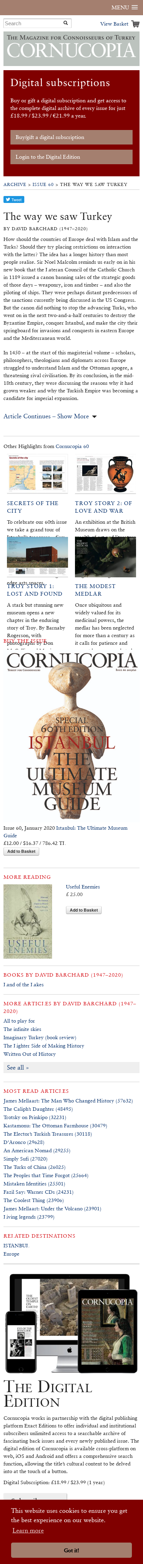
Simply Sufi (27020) (25, 1159)
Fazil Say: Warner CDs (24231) (38, 1192)
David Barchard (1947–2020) (79, 975)
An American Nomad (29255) (36, 1150)
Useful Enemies (83, 887)
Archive (14, 184)
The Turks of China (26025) (34, 1167)
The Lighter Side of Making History (43, 1046)
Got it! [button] (71, 1550)
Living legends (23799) (28, 1217)
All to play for (19, 1021)
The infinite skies (22, 1029)
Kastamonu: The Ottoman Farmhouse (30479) (55, 1125)
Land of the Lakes (23, 984)
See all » (18, 1067)
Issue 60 (43, 184)
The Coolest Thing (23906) (33, 1200)
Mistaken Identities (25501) (34, 1183)
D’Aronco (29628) (23, 1142)
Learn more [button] (28, 1530)
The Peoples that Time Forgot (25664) (46, 1175)
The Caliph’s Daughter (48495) (38, 1109)
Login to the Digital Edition (48, 156)
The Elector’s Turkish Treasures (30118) (47, 1134)
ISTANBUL (16, 1245)
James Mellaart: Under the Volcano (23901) (52, 1208)
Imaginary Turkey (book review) (39, 1037)
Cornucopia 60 (72, 446)
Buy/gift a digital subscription (50, 137)
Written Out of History (29, 1054)
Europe (11, 1254)
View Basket (114, 24)
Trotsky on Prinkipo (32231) (34, 1117)
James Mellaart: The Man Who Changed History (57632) (68, 1101)
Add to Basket (21, 851)
